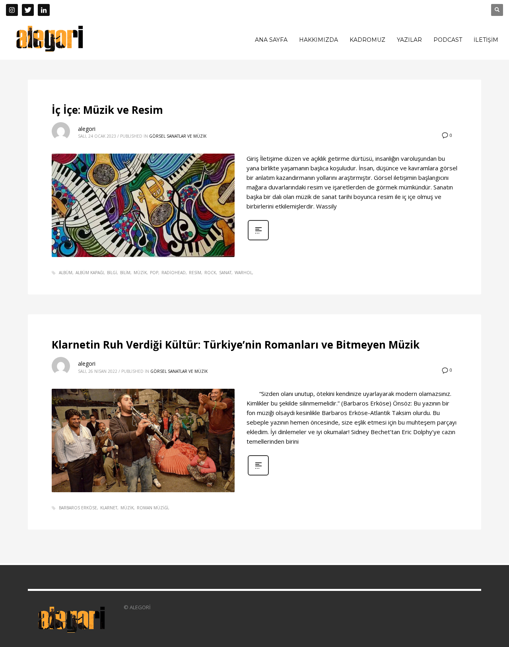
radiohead (173, 272)
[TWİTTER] (28, 10)
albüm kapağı (90, 272)
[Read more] (258, 239)
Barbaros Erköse (78, 508)
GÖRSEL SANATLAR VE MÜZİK (177, 136)
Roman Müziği (152, 508)
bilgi (112, 272)
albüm (65, 272)
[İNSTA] (12, 10)
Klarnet (108, 508)
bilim (125, 272)
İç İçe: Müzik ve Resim (107, 110)
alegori (86, 129)
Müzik (140, 272)
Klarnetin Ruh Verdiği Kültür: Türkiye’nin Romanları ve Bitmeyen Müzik (236, 344)
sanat (225, 272)
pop (154, 272)
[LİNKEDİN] (44, 10)
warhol (243, 272)
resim (195, 272)
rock (210, 272)
